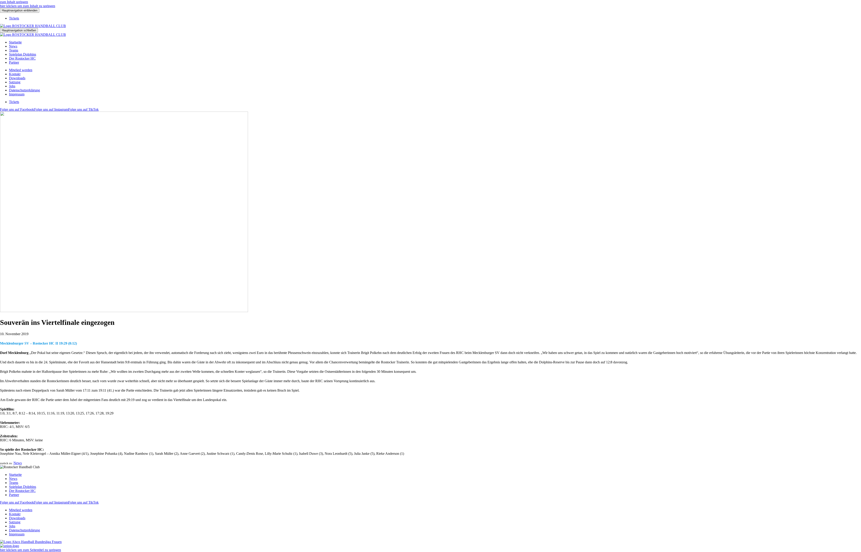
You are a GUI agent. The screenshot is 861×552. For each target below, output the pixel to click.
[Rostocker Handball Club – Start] (33, 26)
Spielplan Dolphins (22, 54)
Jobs (12, 86)
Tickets (14, 18)
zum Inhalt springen (14, 2)
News (13, 46)
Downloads (17, 78)
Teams (13, 50)
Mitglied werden (20, 70)
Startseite (15, 42)
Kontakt (14, 74)
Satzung (14, 82)
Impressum (16, 94)
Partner (14, 62)
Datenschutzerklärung (24, 90)
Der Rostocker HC (22, 58)
